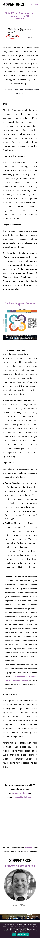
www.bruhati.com (21, 793)
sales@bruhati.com (23, 797)
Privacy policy (23, 935)
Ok (14, 935)
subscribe (29, 848)
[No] (37, 930)
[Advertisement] (20, 824)
